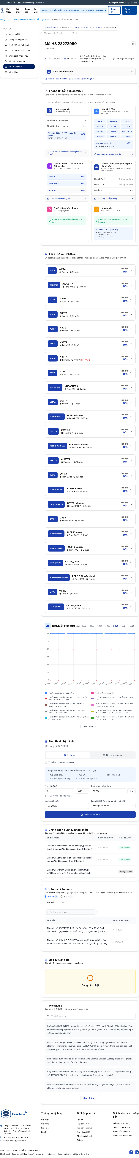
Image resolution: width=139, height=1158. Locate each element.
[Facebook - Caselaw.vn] (131, 1152)
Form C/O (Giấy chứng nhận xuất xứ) (108, 801)
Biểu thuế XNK (50, 27)
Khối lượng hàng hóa (101, 786)
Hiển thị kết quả (92, 814)
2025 (107, 626)
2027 (124, 626)
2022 (84, 626)
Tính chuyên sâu (114, 755)
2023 (92, 626)
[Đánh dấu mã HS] (133, 43)
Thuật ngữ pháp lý (85, 1136)
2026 (116, 626)
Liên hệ (134, 2)
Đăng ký (113, 10)
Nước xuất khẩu (52, 801)
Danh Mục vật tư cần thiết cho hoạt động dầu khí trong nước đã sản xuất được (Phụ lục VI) (69, 859)
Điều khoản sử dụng (121, 1123)
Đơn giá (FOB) (51, 786)
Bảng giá (27, 10)
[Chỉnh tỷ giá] (71, 796)
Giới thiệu (8, 10)
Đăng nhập (127, 10)
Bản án (45, 10)
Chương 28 (75, 27)
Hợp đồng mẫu (56, 10)
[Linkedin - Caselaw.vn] (137, 1152)
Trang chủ (4, 19)
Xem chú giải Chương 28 (83, 79)
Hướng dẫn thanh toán (122, 1135)
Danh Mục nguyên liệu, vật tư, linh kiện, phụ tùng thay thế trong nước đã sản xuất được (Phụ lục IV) (70, 847)
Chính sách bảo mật (121, 1127)
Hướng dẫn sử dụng (117, 2)
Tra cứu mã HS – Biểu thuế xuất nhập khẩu (30, 19)
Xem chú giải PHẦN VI (57, 79)
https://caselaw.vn (36, 1154)
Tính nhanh (69, 755)
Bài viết (35, 10)
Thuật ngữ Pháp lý (103, 10)
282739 (99, 27)
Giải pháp (18, 10)
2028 (132, 626)
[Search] (73, 33)
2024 (99, 626)
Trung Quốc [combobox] (51, 806)
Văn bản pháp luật (71, 10)
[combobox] (82, 791)
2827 (86, 27)
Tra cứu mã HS (87, 10)
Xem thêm (88, 726)
